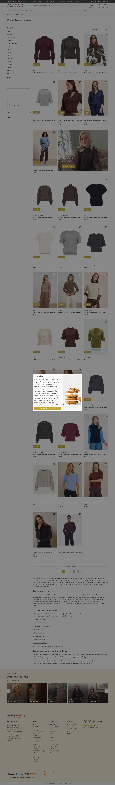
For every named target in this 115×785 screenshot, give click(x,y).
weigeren (36, 400)
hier (51, 395)
